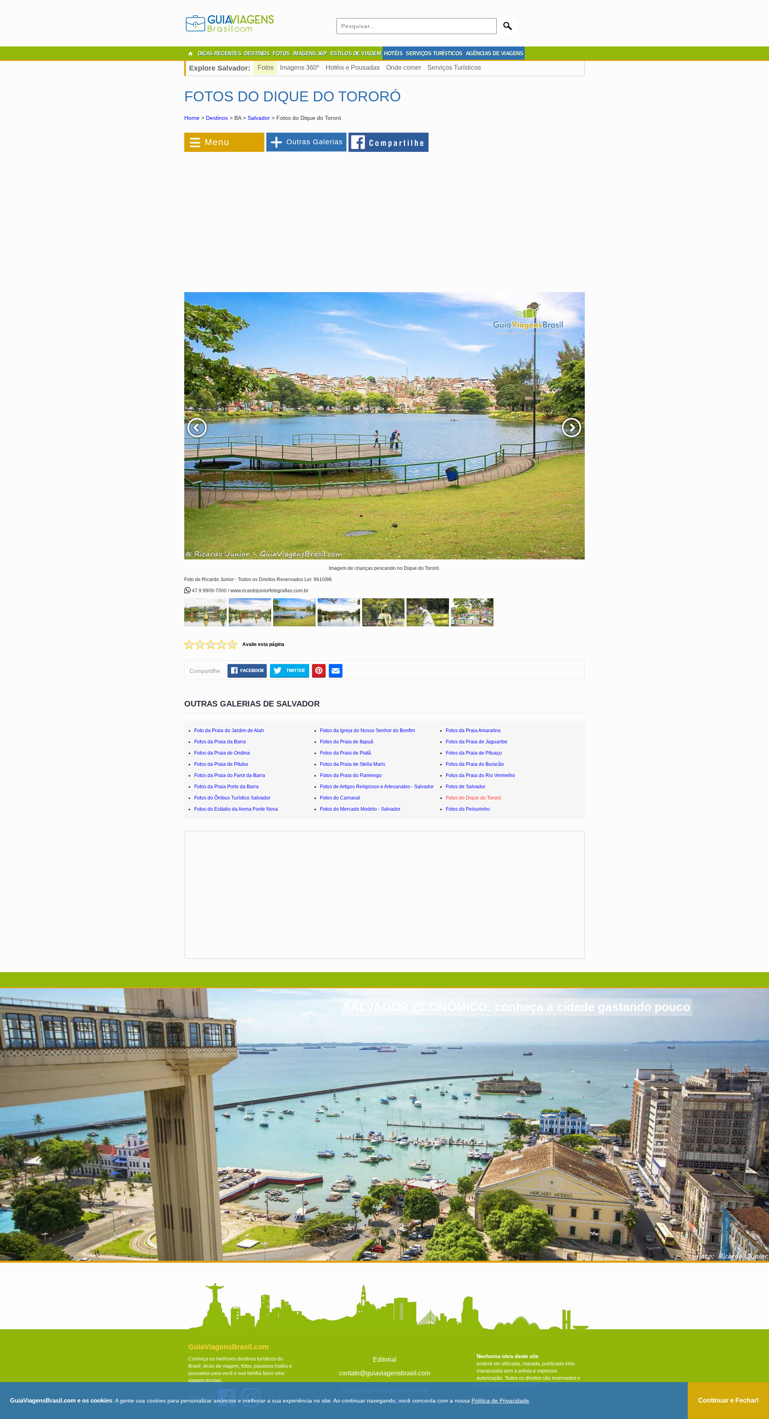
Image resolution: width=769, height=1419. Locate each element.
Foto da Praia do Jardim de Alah (229, 730)
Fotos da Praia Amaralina (473, 730)
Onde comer (403, 67)
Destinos (217, 118)
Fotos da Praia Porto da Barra (226, 786)
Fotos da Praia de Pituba (221, 764)
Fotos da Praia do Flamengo (351, 775)
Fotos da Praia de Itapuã (346, 742)
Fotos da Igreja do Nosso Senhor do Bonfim (367, 730)
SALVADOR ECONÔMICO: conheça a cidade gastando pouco (516, 1006)
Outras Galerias (314, 142)
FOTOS (281, 53)
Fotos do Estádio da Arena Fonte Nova (236, 809)
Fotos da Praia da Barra (220, 742)
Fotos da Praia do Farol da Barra (229, 775)
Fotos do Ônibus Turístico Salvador (232, 798)
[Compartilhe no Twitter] (289, 670)
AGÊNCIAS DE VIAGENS (494, 53)
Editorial (385, 1359)
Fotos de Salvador (465, 786)
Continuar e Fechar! (728, 1400)
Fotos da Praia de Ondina (222, 753)
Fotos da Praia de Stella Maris (352, 764)
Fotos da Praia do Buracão (475, 764)
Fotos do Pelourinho (468, 809)
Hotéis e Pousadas (353, 67)
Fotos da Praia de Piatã (345, 753)
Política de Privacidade (500, 1400)
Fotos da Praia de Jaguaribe (476, 742)
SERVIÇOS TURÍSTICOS (434, 53)
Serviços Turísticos (454, 67)
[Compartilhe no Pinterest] (319, 670)
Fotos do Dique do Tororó (473, 798)
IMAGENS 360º (310, 53)
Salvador (259, 118)
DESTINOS (257, 53)
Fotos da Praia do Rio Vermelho (480, 775)
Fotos (266, 67)
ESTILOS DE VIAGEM (355, 53)
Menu (217, 142)
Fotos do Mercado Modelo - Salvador (360, 809)
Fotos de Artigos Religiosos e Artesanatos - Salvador (377, 786)
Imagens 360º (299, 67)
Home (191, 118)
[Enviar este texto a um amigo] (335, 670)
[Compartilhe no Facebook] (389, 142)
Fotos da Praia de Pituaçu (474, 753)
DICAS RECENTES (219, 53)
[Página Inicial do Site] (190, 53)
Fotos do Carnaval (340, 798)
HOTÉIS (393, 53)
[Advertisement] (271, 218)
